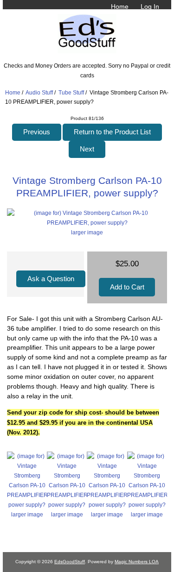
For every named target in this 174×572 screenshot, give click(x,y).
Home (120, 6)
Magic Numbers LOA (137, 561)
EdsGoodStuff (69, 561)
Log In (150, 6)
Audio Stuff (39, 92)
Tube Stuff (71, 92)
